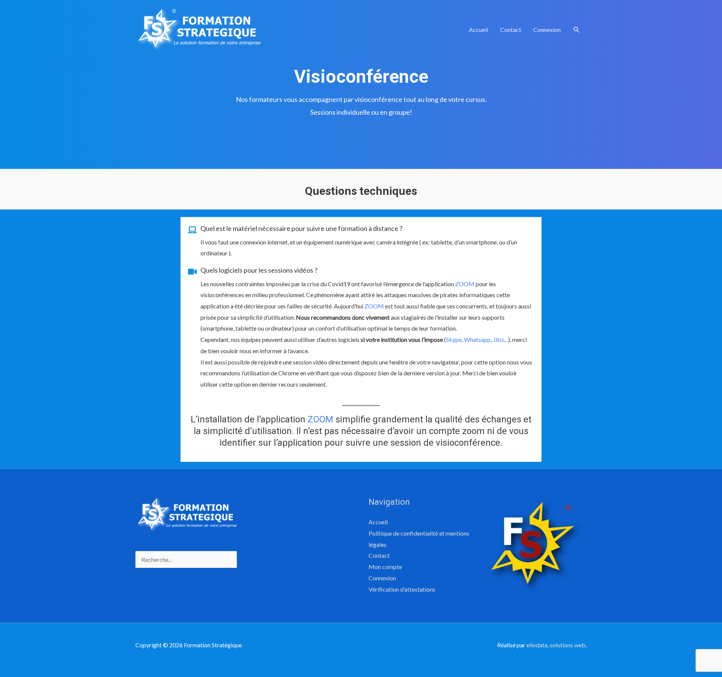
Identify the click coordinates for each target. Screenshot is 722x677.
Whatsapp (477, 339)
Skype (454, 339)
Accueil (478, 29)
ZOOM (465, 283)
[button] (577, 30)
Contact (510, 29)
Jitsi (498, 339)
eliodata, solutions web (555, 644)
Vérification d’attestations (402, 589)
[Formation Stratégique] (198, 28)
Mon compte (385, 566)
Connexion (547, 29)
